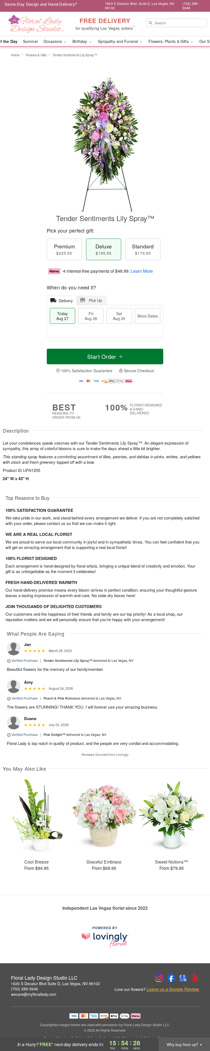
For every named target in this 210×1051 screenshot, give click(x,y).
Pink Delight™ (54, 734)
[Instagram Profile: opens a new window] (159, 978)
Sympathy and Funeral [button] (118, 41)
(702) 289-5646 (24, 988)
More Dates (148, 316)
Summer (30, 41)
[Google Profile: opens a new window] (183, 978)
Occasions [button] (53, 41)
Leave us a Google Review (173, 989)
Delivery (66, 300)
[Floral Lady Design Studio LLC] (36, 24)
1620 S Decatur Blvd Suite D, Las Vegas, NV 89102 (55, 983)
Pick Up (95, 300)
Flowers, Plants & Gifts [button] (168, 41)
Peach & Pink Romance (61, 698)
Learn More (142, 271)
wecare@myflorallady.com (33, 994)
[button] (195, 1028)
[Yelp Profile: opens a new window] (195, 978)
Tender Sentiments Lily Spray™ (67, 660)
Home (15, 54)
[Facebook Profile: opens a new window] (171, 978)
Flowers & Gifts (36, 54)
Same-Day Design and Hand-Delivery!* (41, 4)
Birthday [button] (80, 41)
